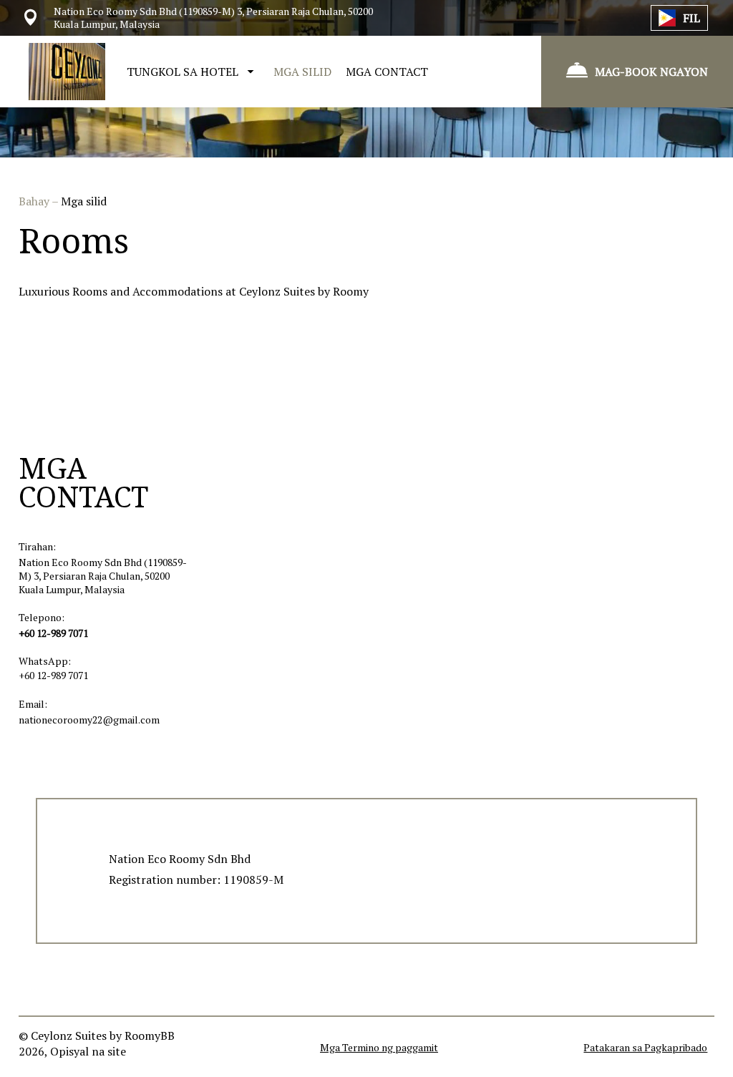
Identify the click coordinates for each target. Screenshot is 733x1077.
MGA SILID (302, 71)
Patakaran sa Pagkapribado (645, 1047)
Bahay (35, 201)
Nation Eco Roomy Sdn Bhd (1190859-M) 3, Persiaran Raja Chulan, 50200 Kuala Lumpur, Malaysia (103, 575)
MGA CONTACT (387, 71)
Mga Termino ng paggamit (379, 1047)
